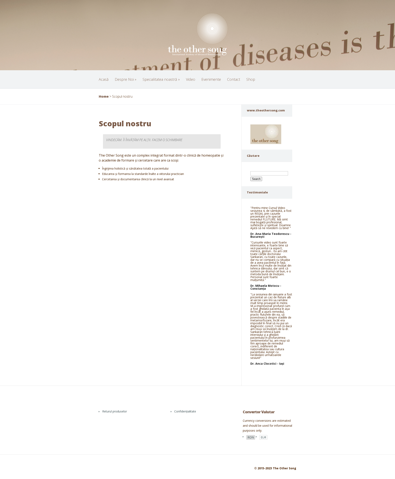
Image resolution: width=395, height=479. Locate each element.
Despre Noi (125, 79)
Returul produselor (114, 411)
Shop (250, 79)
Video (190, 79)
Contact (233, 79)
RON (250, 437)
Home (104, 96)
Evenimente (211, 79)
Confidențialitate (185, 411)
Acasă (104, 79)
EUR (263, 437)
